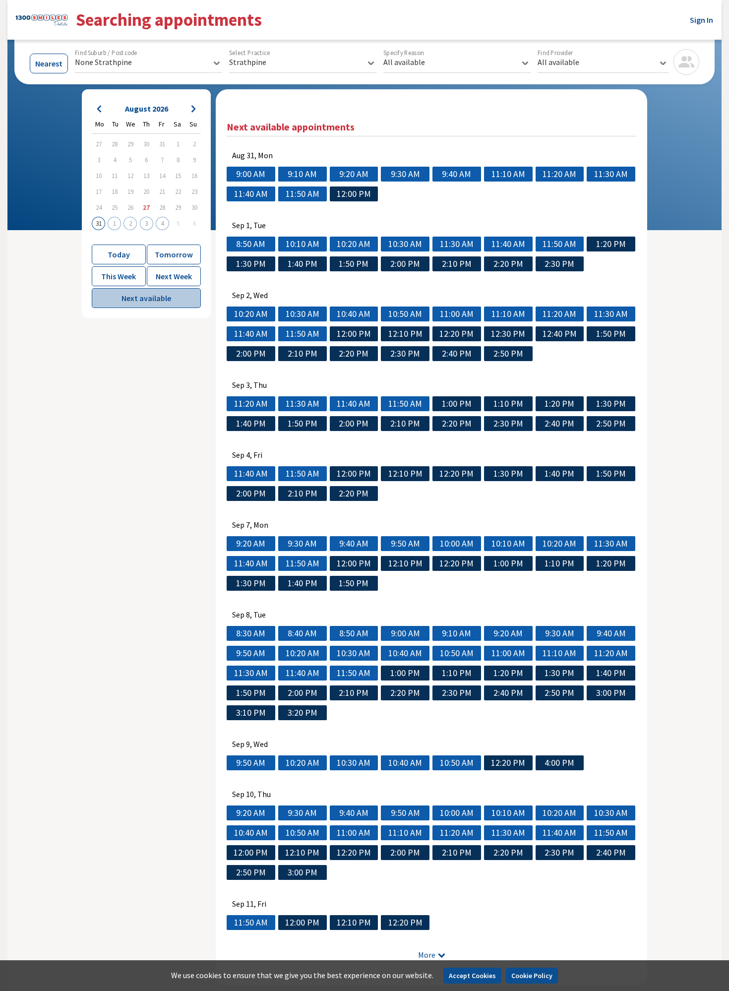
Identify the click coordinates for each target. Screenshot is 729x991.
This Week (118, 276)
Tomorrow (174, 254)
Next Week (174, 276)
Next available (146, 298)
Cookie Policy (531, 975)
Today (119, 254)
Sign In (701, 20)
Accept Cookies (472, 975)
